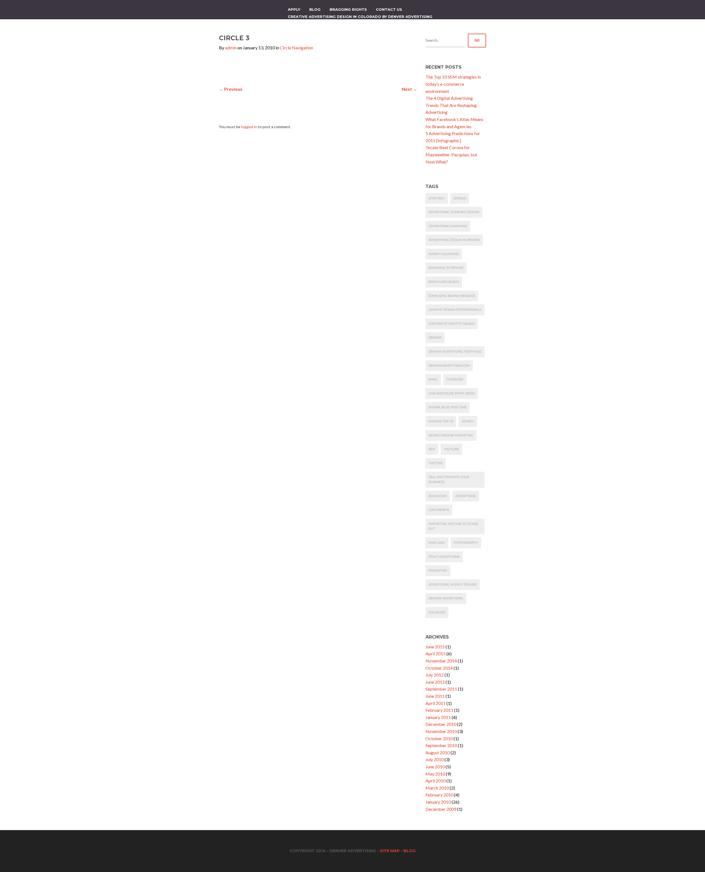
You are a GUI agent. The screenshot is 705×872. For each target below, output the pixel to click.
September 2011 (441, 688)
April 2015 (435, 653)
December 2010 (440, 724)
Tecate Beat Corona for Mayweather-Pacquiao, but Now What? (451, 154)
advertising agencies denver (454, 212)
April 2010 (435, 780)
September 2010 (441, 745)
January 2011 (438, 717)
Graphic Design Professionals (455, 310)
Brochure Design (444, 282)
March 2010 (437, 787)
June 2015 (435, 646)
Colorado (437, 612)
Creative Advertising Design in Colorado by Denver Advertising (360, 16)
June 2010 (435, 766)
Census (459, 198)
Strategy (437, 198)
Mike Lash (437, 542)
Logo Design (439, 510)
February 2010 (439, 794)
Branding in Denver (446, 268)
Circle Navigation (296, 47)
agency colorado (444, 254)
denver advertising (446, 598)
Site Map (390, 850)
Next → (409, 89)
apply (294, 9)
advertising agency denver (453, 584)
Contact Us (389, 9)
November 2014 (441, 660)
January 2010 (438, 801)
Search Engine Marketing (451, 435)
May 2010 (435, 773)
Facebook (454, 379)
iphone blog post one (448, 407)
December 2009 (440, 809)
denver (435, 337)
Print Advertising (444, 557)
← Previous (230, 89)
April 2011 (435, 703)
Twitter (436, 463)
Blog (315, 9)
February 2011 (439, 710)
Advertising (465, 496)
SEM (432, 449)
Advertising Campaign (448, 226)
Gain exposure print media (452, 393)
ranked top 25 (441, 421)
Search (468, 421)
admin (231, 47)
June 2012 (435, 682)
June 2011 (435, 696)
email (433, 379)
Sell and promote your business (449, 479)
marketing (438, 570)
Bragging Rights (348, 9)
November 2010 (441, 731)
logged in (249, 126)
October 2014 (439, 667)
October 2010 (439, 738)
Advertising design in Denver (454, 240)
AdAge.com (438, 496)
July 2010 (434, 759)
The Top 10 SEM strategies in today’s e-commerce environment (453, 83)
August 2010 (437, 752)
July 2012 (434, 674)
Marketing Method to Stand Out (453, 526)
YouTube (451, 449)
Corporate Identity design (452, 324)
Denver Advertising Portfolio (455, 351)
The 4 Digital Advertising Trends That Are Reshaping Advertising (451, 105)
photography (466, 542)
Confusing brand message (452, 296)
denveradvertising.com (449, 365)
